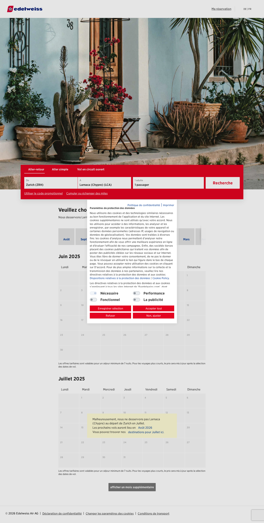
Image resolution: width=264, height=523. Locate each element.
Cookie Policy (160, 278)
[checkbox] (136, 293)
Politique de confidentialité (144, 205)
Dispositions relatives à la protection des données (120, 278)
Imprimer (168, 205)
